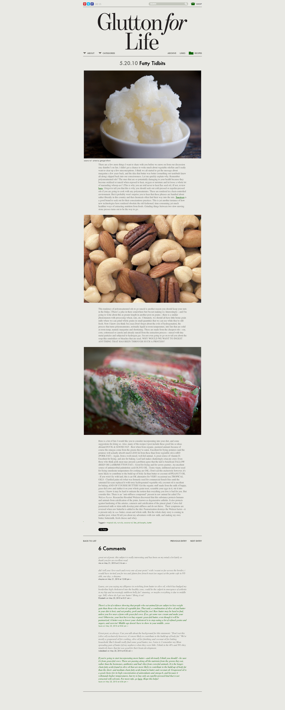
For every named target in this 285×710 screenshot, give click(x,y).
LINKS (182, 53)
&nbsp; (194, 3)
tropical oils (111, 523)
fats (135, 523)
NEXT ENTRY (196, 541)
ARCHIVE (172, 53)
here (100, 188)
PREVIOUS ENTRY (178, 541)
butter (149, 523)
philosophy (141, 523)
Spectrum (180, 197)
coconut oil (128, 523)
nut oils (120, 523)
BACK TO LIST (89, 541)
